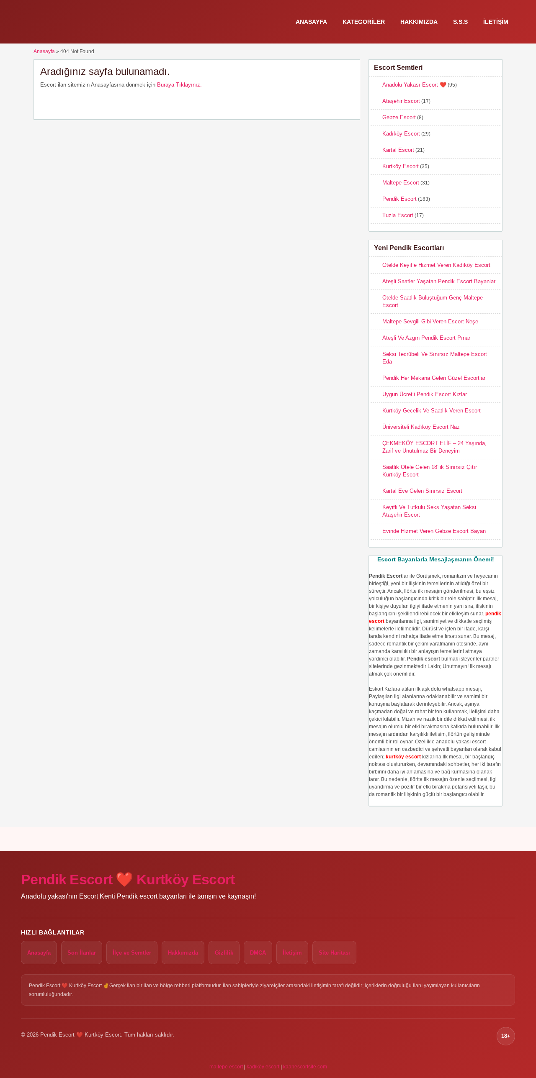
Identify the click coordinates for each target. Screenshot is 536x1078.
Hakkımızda (419, 21)
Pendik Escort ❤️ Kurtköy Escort (128, 879)
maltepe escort (226, 1067)
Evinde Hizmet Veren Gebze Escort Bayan (434, 531)
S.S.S (460, 21)
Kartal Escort (398, 150)
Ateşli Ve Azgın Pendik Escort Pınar (426, 338)
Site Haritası (334, 953)
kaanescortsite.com (305, 1067)
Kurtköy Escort (400, 166)
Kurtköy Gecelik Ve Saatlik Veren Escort (431, 410)
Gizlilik (224, 953)
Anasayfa (311, 21)
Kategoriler (364, 21)
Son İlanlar (81, 953)
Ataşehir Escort (401, 101)
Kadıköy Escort (401, 134)
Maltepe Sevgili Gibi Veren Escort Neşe (430, 321)
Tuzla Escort (397, 215)
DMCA (258, 953)
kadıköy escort (263, 1067)
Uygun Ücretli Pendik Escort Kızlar (424, 394)
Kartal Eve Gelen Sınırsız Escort (422, 491)
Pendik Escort (399, 199)
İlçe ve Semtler (132, 953)
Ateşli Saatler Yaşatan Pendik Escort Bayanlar (438, 281)
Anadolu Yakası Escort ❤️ (414, 85)
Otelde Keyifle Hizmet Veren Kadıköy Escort (436, 265)
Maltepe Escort (400, 182)
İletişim (495, 21)
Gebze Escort (399, 117)
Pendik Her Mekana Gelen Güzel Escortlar (433, 378)
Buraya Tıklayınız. (179, 85)
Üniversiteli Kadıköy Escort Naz (421, 427)
